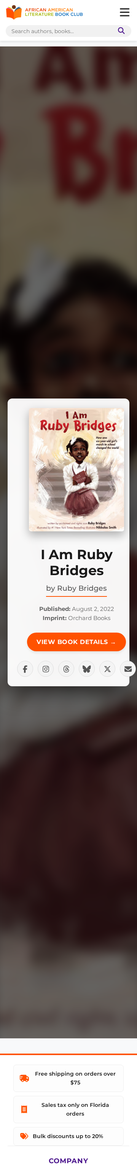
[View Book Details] (76, 469)
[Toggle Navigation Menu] (124, 12)
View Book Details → (76, 642)
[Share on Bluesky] (87, 669)
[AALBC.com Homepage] (44, 12)
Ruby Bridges (82, 588)
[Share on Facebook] (25, 669)
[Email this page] (128, 669)
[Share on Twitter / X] (107, 669)
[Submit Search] (120, 31)
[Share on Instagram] (46, 669)
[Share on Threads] (66, 669)
